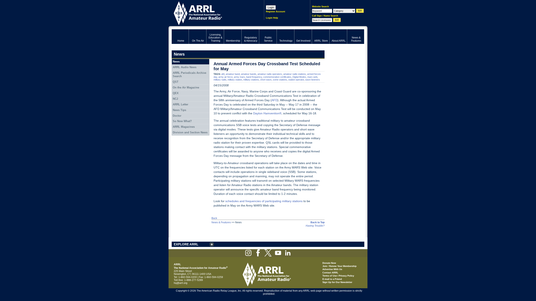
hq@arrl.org (180, 283)
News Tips (179, 110)
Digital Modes (299, 77)
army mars (239, 77)
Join (324, 266)
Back (214, 218)
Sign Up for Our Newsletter (337, 282)
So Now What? (182, 121)
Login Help (272, 18)
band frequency (254, 77)
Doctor (177, 115)
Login (271, 7)
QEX (176, 93)
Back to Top (318, 222)
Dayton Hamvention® (267, 113)
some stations (280, 79)
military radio (220, 79)
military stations (251, 79)
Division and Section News (190, 132)
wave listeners (312, 79)
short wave (266, 79)
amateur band (233, 74)
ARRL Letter (180, 104)
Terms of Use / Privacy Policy (338, 275)
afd (222, 74)
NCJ (175, 98)
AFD (274, 100)
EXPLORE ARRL (186, 244)
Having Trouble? (315, 225)
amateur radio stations (294, 74)
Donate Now (329, 263)
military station (235, 79)
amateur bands (248, 74)
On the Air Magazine (186, 87)
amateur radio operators (270, 74)
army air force (225, 77)
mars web (312, 77)
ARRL (212, 12)
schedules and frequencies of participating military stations (264, 201)
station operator (296, 79)
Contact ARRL (330, 272)
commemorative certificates (277, 77)
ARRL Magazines (184, 126)
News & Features (221, 222)
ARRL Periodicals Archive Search (189, 74)
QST (175, 81)
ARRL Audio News (184, 67)
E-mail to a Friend (332, 279)
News (176, 61)
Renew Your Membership (343, 266)
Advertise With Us (332, 269)
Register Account (275, 11)
